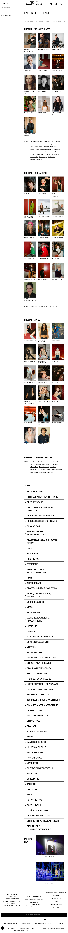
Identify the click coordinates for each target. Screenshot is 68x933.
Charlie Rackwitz (35, 469)
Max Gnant (41, 462)
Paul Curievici (34, 146)
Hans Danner (33, 462)
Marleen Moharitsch (44, 467)
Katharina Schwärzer (56, 469)
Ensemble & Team (5, 12)
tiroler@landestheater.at (34, 906)
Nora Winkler (42, 472)
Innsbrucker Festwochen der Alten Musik (43, 924)
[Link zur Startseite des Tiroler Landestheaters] (34, 3)
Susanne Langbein (35, 152)
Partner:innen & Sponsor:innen (56, 892)
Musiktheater (29, 22)
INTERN (56, 910)
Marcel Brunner (34, 144)
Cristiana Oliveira (45, 154)
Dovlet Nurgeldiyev (44, 146)
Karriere (56, 895)
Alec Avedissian (34, 141)
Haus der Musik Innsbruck (26, 924)
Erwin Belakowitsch (45, 141)
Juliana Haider (49, 462)
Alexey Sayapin (43, 157)
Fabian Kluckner (57, 462)
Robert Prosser (44, 306)
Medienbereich (56, 898)
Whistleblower (30, 928)
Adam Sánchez (34, 157)
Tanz (47, 22)
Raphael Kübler (54, 464)
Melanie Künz (34, 467)
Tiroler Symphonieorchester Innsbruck (10, 924)
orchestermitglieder (6, 15)
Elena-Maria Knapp (35, 464)
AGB (9, 928)
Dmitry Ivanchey (34, 149)
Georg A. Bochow (55, 141)
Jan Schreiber (51, 157)
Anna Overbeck (55, 154)
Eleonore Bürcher (44, 144)
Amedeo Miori (45, 464)
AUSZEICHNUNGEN (56, 904)
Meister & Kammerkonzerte (60, 924)
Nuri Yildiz (50, 472)
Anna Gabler (53, 146)
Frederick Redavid (45, 469)
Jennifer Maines (45, 152)
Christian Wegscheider (36, 159)
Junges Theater (56, 22)
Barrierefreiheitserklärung (21, 930)
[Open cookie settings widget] (2, 928)
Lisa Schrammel (53, 306)
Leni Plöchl (53, 467)
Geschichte (56, 901)
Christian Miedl (54, 152)
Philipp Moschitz (35, 306)
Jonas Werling (34, 472)
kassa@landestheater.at (12, 898)
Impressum (22, 928)
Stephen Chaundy (54, 144)
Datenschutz (14, 928)
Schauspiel (39, 22)
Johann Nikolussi (35, 154)
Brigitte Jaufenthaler (45, 149)
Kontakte (56, 907)
